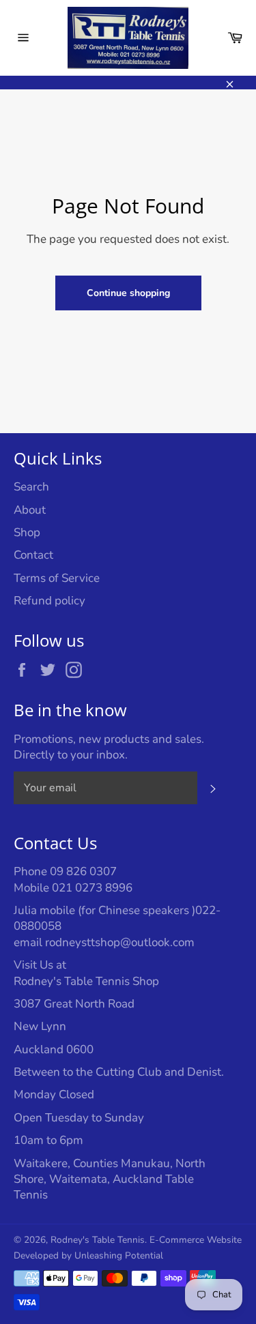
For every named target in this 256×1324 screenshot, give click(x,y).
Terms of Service (57, 578)
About (30, 510)
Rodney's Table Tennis (98, 1239)
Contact (33, 555)
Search (31, 487)
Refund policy (49, 600)
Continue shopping (128, 292)
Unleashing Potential (118, 1255)
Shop (27, 532)
